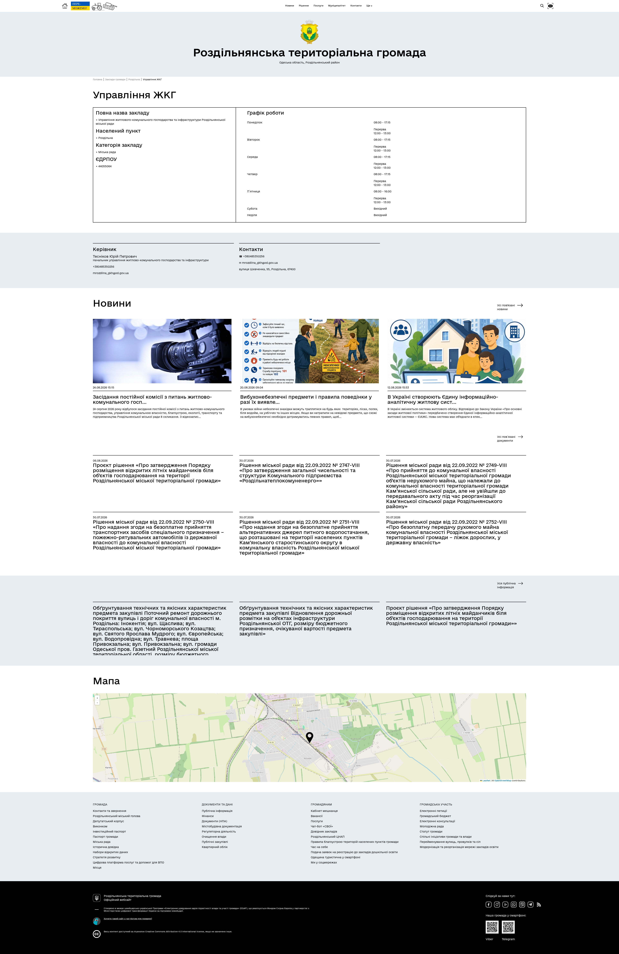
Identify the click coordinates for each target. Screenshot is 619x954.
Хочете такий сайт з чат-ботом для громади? (128, 918)
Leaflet (486, 780)
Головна (97, 79)
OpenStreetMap (502, 780)
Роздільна (134, 79)
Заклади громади (115, 79)
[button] (309, 737)
